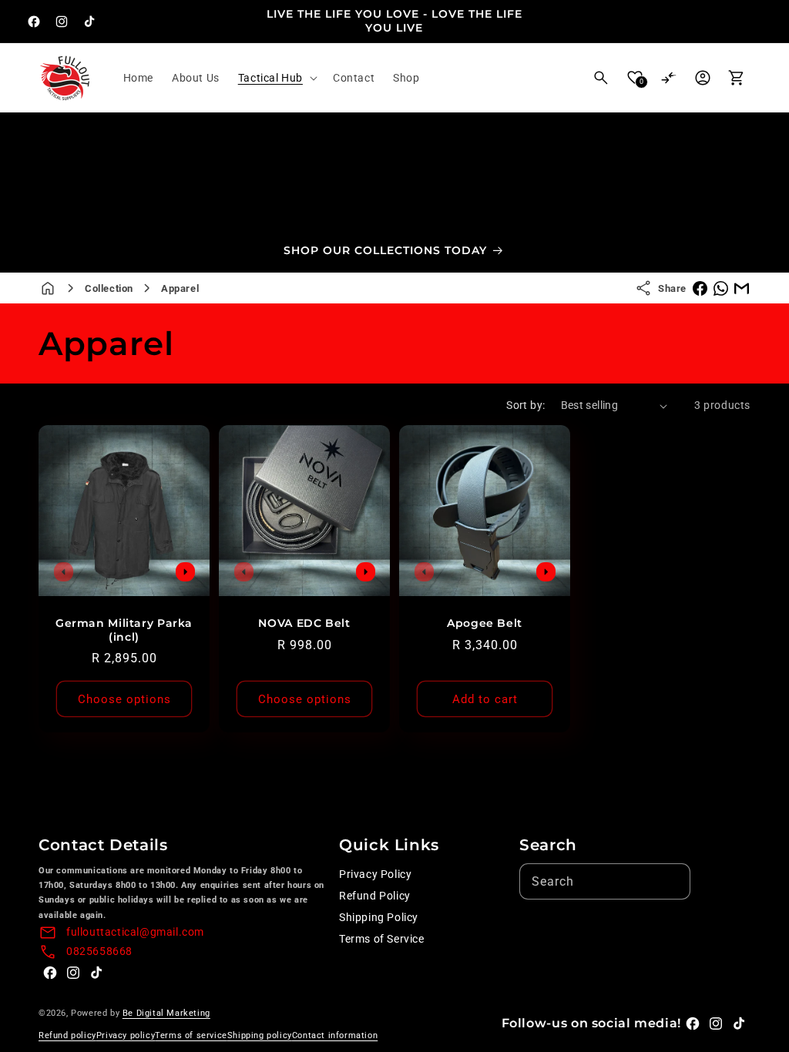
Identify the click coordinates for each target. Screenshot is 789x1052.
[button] (276, 78)
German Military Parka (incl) (124, 630)
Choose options (124, 699)
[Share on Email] (741, 288)
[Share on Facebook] (700, 288)
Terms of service (191, 1035)
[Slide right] (185, 571)
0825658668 (99, 951)
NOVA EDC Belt (304, 623)
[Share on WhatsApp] (721, 288)
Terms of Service (382, 939)
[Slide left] (63, 571)
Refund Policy (375, 896)
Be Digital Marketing (166, 1013)
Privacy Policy (375, 874)
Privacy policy (125, 1035)
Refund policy (67, 1035)
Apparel (180, 288)
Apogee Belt (484, 623)
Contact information (335, 1035)
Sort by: (525, 405)
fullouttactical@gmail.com (135, 932)
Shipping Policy (378, 917)
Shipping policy (259, 1035)
